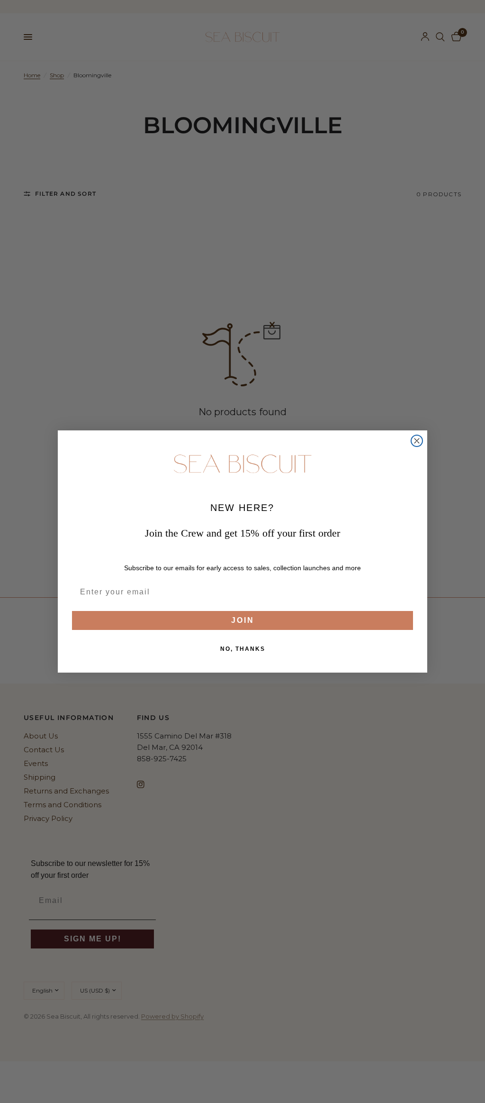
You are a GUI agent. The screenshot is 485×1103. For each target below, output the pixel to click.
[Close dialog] (416, 441)
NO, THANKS (242, 649)
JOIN (242, 620)
